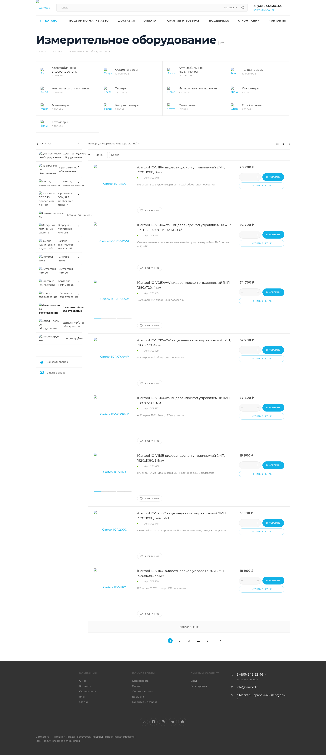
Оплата (136, 686)
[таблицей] (288, 143)
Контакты (85, 686)
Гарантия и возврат (144, 701)
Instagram (163, 722)
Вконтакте (144, 722)
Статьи (83, 701)
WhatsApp (182, 722)
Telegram (173, 722)
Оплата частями (142, 691)
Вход (194, 680)
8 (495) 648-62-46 (267, 6)
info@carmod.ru (248, 687)
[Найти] (243, 8)
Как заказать (140, 680)
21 (208, 640)
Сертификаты (88, 691)
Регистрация (199, 686)
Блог (82, 696)
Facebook (153, 722)
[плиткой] (277, 143)
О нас (82, 680)
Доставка (138, 696)
